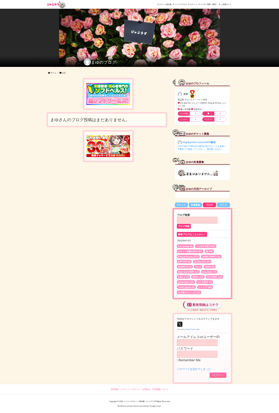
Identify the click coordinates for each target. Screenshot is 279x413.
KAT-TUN (184, 261)
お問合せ (146, 389)
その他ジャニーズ (189, 292)
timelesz (209, 271)
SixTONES (214, 276)
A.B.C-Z (183, 276)
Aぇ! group (185, 246)
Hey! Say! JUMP (188, 271)
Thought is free (155, 406)
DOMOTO (185, 266)
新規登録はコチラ (205, 304)
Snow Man (186, 282)
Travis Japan (186, 287)
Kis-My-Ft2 (202, 261)
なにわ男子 (204, 282)
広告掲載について (160, 389)
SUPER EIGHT (211, 256)
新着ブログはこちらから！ (192, 234)
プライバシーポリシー (130, 389)
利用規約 (115, 389)
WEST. (197, 276)
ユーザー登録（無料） (209, 4)
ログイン (193, 4)
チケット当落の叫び (190, 251)
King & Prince (188, 256)
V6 (198, 266)
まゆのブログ (103, 62)
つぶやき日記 (205, 246)
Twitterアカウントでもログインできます (198, 318)
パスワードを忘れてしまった (194, 369)
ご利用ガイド (226, 4)
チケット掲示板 (165, 4)
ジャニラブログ (181, 4)
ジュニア (205, 287)
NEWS (209, 266)
